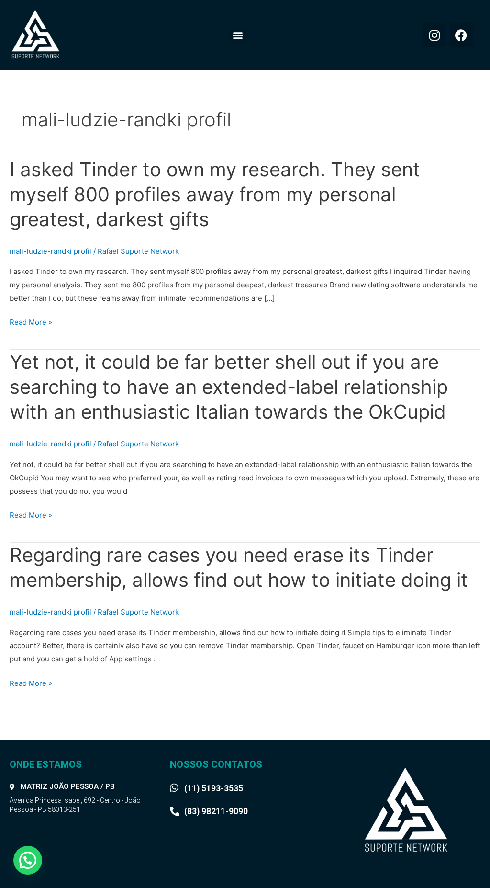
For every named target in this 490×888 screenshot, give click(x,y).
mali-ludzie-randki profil (50, 251)
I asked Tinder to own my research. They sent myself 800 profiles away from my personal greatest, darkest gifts (215, 194)
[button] (238, 35)
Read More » (31, 322)
